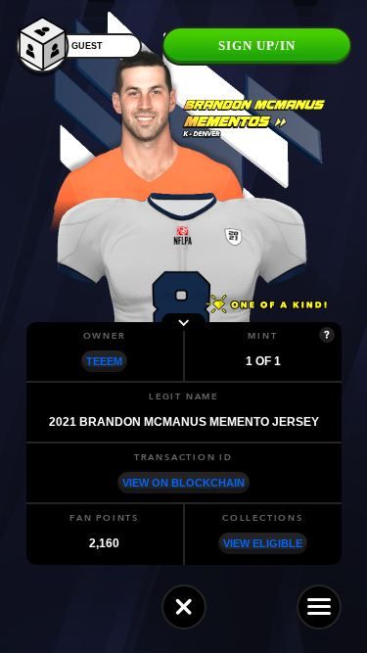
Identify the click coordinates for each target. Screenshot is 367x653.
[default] (184, 607)
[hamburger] (319, 607)
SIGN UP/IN (257, 45)
